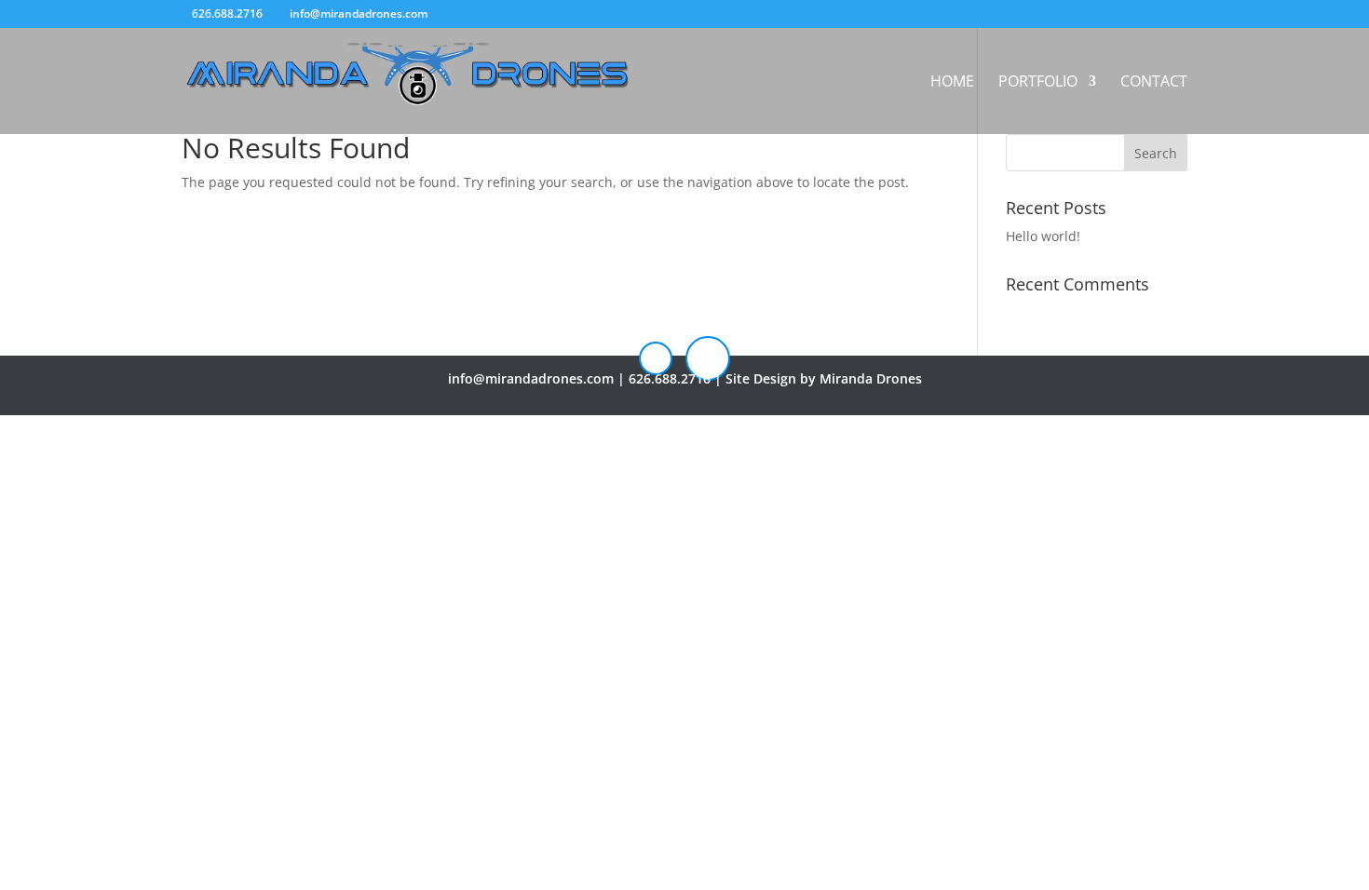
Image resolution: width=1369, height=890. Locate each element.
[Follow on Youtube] (707, 358)
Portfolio (1038, 82)
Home (952, 82)
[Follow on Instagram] (655, 358)
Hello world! (1043, 236)
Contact (1153, 82)
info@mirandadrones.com (531, 378)
